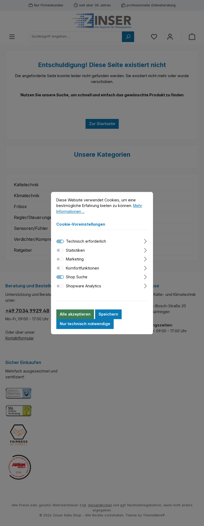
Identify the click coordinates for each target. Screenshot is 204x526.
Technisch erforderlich (86, 241)
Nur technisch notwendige (85, 324)
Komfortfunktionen (82, 268)
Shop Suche (76, 277)
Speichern (108, 314)
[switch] (60, 250)
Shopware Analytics (83, 286)
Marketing (75, 259)
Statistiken (75, 250)
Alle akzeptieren (75, 314)
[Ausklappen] (145, 240)
